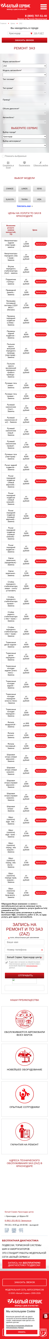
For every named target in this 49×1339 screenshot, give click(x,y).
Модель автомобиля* (12, 70)
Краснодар (14, 33)
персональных (31, 966)
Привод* (6, 100)
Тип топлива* (8, 79)
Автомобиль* (8, 117)
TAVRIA (24, 199)
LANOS (24, 189)
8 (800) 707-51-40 (36, 15)
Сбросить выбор (40, 165)
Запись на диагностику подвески (24, 1264)
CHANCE (9, 189)
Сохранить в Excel (8, 166)
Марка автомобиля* (11, 61)
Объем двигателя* (11, 108)
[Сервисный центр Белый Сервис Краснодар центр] (24, 957)
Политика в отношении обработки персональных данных (19, 1327)
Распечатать (24, 165)
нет (41, 33)
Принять (21, 1332)
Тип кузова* (8, 88)
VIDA (39, 199)
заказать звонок (24, 40)
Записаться (41, 244)
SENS (39, 189)
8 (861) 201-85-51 (13, 1220)
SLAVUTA (10, 199)
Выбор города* (9, 132)
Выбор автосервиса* (12, 141)
